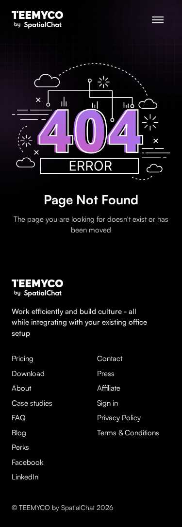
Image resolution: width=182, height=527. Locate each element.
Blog (19, 432)
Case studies (32, 403)
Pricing (22, 358)
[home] (37, 20)
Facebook (27, 462)
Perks (20, 447)
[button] (157, 20)
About (21, 388)
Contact (109, 358)
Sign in (107, 403)
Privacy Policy (119, 417)
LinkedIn (25, 476)
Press (106, 373)
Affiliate (108, 388)
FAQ (19, 417)
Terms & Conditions (128, 432)
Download (28, 373)
